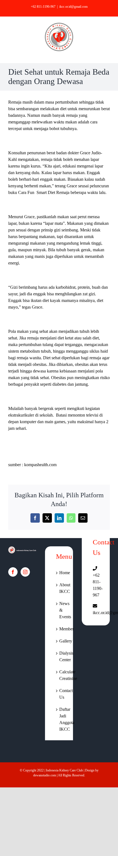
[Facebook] (13, 572)
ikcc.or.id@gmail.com (73, 7)
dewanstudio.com (44, 775)
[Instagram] (25, 572)
